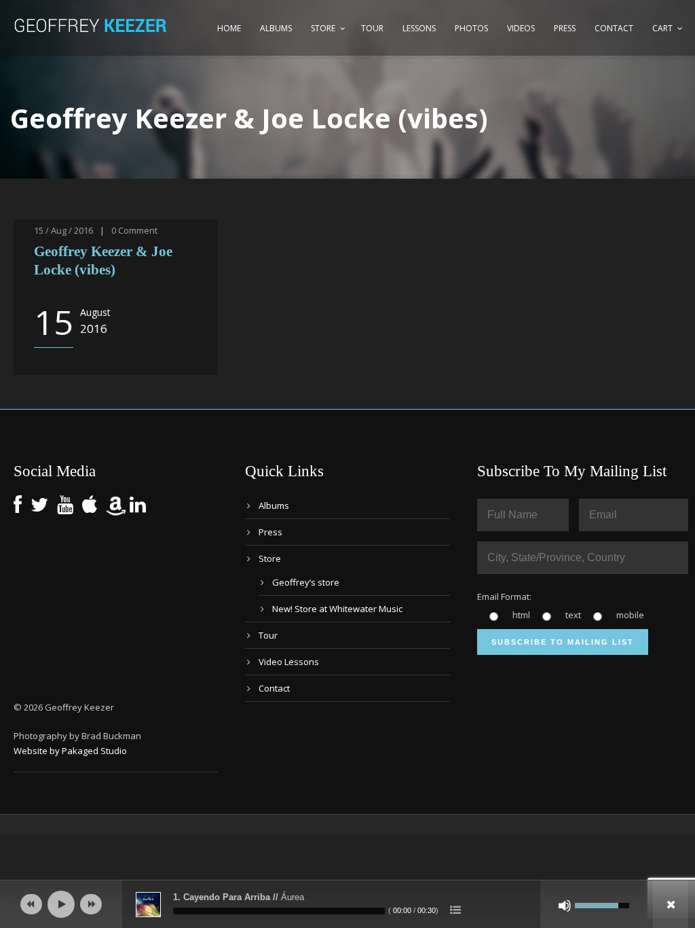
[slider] (279, 911)
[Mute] (564, 905)
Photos (471, 28)
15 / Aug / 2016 (63, 230)
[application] (347, 904)
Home (229, 28)
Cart (662, 28)
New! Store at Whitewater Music (337, 609)
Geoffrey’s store (305, 582)
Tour (372, 28)
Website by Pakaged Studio (70, 751)
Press (565, 28)
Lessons (419, 28)
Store (323, 28)
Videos (521, 28)
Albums (276, 28)
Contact (614, 28)
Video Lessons (289, 662)
